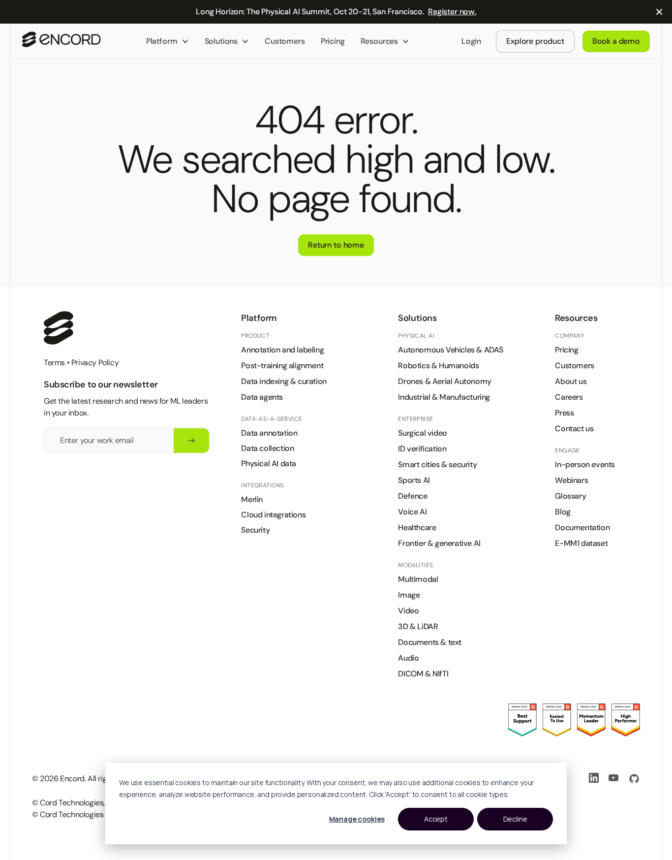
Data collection (267, 448)
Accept (436, 819)
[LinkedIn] (595, 779)
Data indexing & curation (283, 381)
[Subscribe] (191, 440)
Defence (412, 496)
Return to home (336, 245)
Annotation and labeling (282, 350)
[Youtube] (614, 779)
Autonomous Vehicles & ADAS (450, 350)
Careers (568, 397)
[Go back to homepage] (61, 41)
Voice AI (412, 512)
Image (409, 595)
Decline (515, 819)
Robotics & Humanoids (438, 365)
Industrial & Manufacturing (444, 397)
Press (564, 413)
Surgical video (422, 433)
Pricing (333, 41)
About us (570, 381)
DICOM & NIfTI (423, 674)
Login (471, 41)
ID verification (422, 449)
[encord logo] (58, 328)
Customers (285, 41)
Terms (54, 362)
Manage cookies (357, 819)
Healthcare (417, 527)
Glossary (570, 496)
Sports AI (413, 480)
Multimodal (418, 579)
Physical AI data (268, 463)
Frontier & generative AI (439, 543)
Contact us (574, 428)
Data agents (262, 397)
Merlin (252, 499)
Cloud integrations (273, 515)
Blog (562, 512)
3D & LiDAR (418, 626)
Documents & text (429, 642)
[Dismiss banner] (659, 12)
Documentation (582, 527)
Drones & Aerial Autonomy (444, 381)
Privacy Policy (95, 362)
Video (408, 610)
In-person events (585, 464)
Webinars (571, 480)
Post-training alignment (282, 365)
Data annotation (269, 433)
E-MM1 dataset (581, 543)
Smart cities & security (437, 464)
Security (255, 530)
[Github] (634, 779)
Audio (408, 658)
